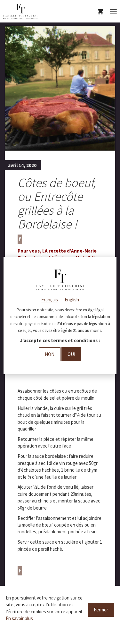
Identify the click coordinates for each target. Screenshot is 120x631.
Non (49, 354)
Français (49, 300)
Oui (71, 354)
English (72, 300)
